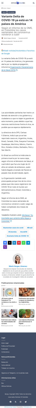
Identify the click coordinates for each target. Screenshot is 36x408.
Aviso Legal (4, 343)
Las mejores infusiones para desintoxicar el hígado (26, 321)
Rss (2, 383)
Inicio (4, 8)
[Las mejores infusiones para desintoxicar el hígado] (27, 313)
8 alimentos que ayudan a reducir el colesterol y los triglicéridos (26, 300)
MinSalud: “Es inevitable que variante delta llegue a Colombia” (17, 218)
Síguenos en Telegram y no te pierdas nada (14, 373)
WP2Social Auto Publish (10, 407)
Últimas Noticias (6, 386)
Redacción (4, 362)
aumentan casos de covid (13, 228)
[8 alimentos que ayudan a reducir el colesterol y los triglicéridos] (27, 292)
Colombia (13, 232)
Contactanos (5, 352)
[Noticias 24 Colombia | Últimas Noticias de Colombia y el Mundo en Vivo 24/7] (18, 2)
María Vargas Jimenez (10, 38)
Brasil (30, 228)
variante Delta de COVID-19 (18, 236)
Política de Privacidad (8, 346)
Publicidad (4, 349)
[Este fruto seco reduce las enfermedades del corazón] (9, 313)
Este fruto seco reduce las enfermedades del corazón (8, 321)
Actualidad (11, 12)
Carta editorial (5, 365)
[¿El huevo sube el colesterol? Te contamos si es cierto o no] (9, 292)
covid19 (24, 232)
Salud (8, 8)
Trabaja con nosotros (7, 368)
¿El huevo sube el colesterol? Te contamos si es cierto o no (9, 301)
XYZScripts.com (28, 407)
